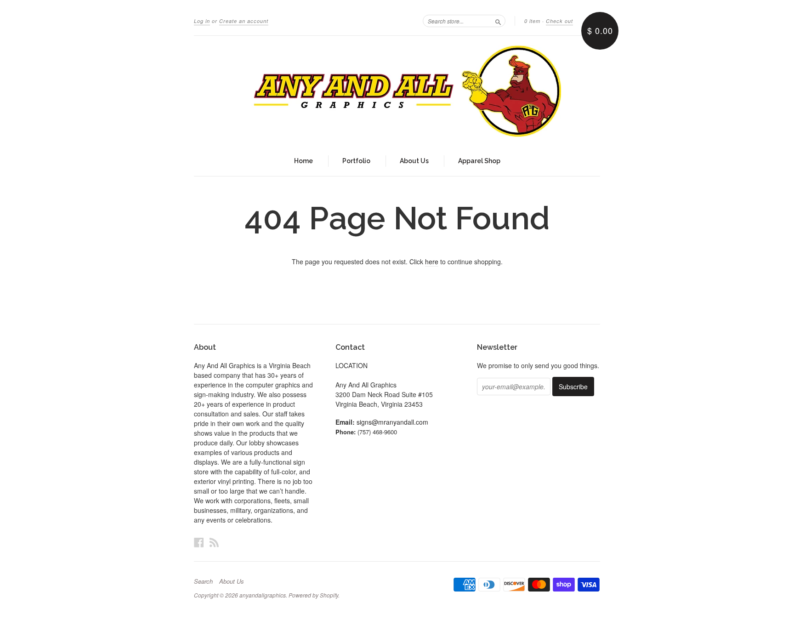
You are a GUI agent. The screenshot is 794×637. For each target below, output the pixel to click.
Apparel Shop (479, 161)
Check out (559, 20)
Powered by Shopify (313, 595)
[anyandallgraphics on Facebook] (199, 542)
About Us (414, 161)
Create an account (243, 20)
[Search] (498, 20)
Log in (202, 20)
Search (203, 581)
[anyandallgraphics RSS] (214, 542)
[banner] (397, 91)
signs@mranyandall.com (392, 422)
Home (303, 161)
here (431, 261)
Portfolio (356, 161)
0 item (532, 20)
